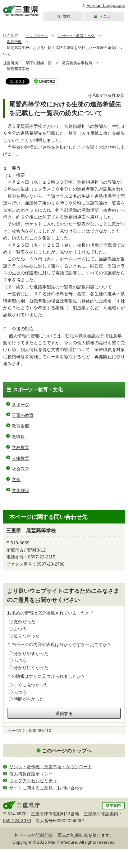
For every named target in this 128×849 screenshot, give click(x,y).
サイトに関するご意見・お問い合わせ (46, 787)
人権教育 (20, 458)
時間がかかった (29, 699)
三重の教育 (23, 415)
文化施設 (20, 490)
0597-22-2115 (41, 556)
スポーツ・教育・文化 (76, 36)
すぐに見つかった (31, 685)
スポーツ (20, 404)
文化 (16, 479)
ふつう (20, 628)
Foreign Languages (105, 5)
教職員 (18, 436)
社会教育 (20, 468)
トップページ (36, 36)
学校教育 (20, 447)
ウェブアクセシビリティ (33, 780)
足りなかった (27, 635)
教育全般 (14, 42)
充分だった (24, 621)
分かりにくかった (31, 667)
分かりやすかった (31, 653)
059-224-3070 (17, 820)
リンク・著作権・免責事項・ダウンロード (50, 766)
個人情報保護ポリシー (31, 773)
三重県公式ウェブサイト (21, 10)
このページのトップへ (67, 750)
